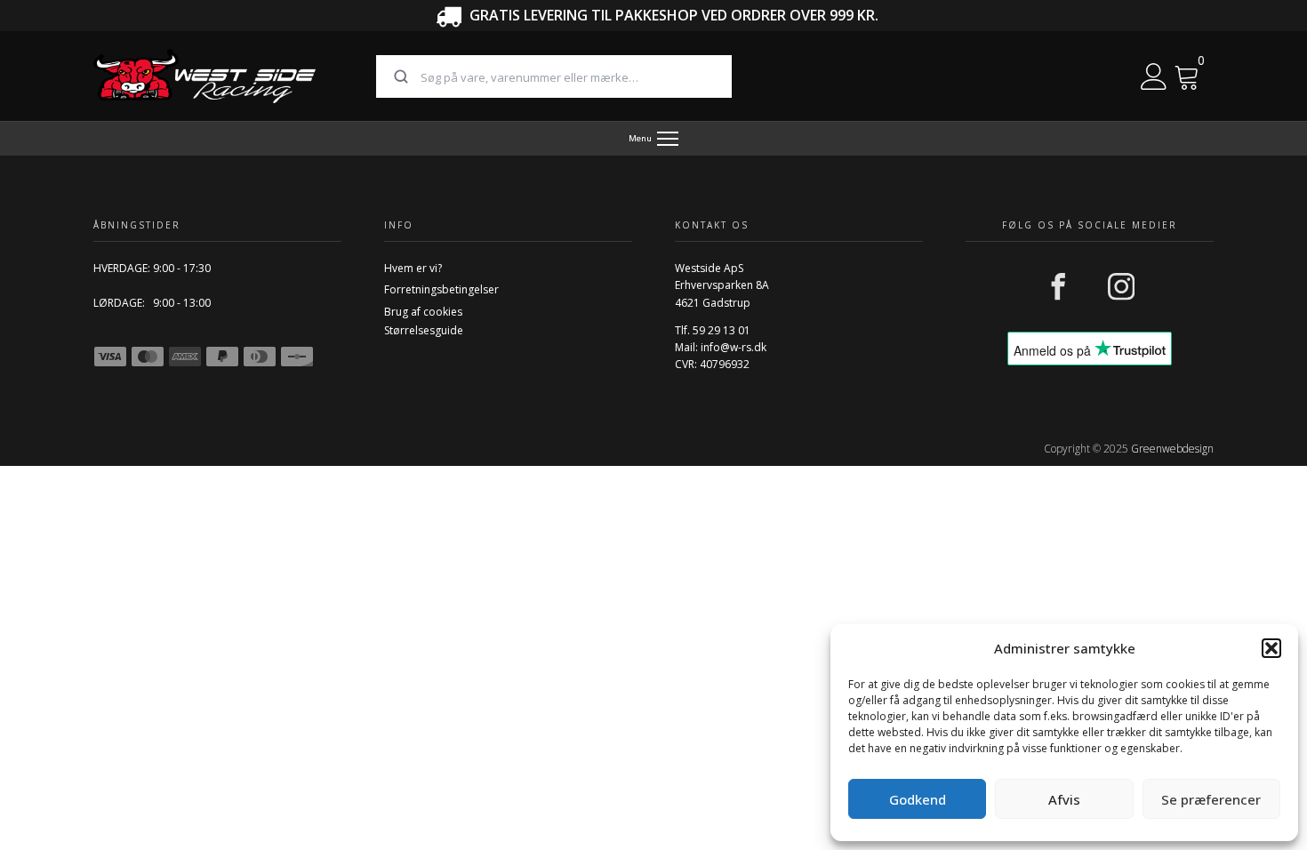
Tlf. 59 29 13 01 (712, 330)
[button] (1271, 648)
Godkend (917, 799)
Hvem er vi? (413, 268)
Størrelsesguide (423, 330)
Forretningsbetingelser (441, 289)
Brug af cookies (423, 311)
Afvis (1064, 799)
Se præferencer (1211, 799)
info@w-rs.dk (733, 347)
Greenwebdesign (1172, 448)
